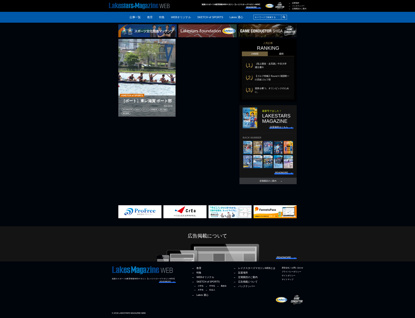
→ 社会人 (210, 290)
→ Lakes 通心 (200, 295)
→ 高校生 (222, 286)
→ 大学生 (199, 290)
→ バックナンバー (297, 6)
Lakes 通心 (236, 17)
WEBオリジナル (181, 17)
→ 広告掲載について (245, 281)
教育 (150, 17)
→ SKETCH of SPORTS (206, 281)
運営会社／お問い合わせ (292, 268)
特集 (162, 17)
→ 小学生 (199, 286)
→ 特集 (196, 272)
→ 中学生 (210, 286)
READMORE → (253, 7)
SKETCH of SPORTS (210, 17)
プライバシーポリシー (291, 272)
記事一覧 (135, 17)
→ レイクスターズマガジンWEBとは (254, 268)
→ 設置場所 (294, 3)
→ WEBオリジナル (203, 277)
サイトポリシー (288, 275)
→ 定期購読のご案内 (297, 9)
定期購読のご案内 (268, 181)
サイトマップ (287, 279)
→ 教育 (196, 268)
